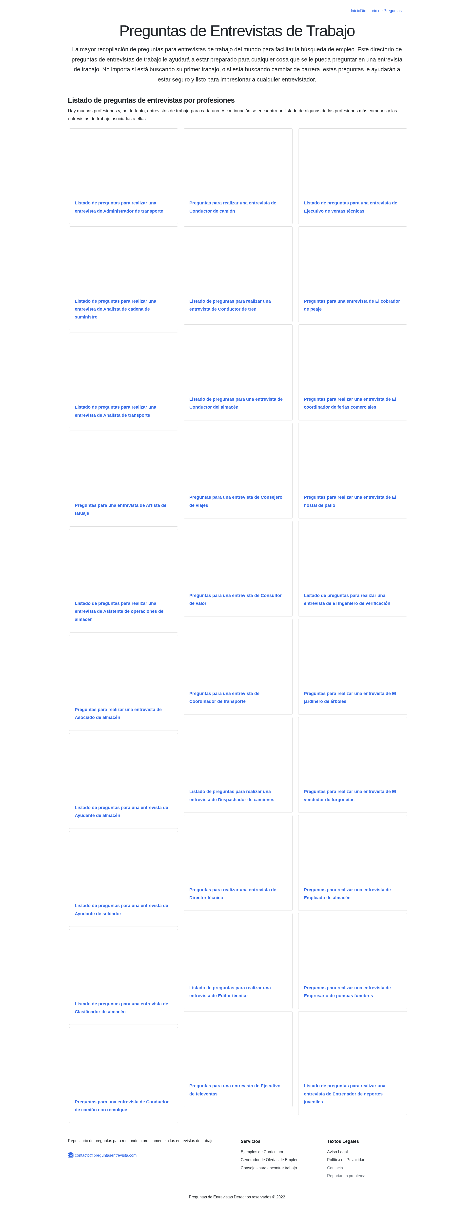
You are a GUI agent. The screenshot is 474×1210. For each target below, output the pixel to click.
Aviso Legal (337, 1152)
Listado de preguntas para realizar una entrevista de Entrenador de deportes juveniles (344, 1093)
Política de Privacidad (346, 1160)
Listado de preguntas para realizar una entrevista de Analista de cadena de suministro (115, 309)
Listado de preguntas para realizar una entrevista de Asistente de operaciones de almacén (119, 611)
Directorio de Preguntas (381, 11)
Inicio (355, 11)
